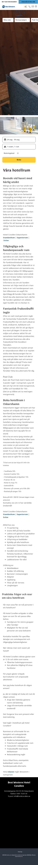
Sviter (6, 240)
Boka (19, 160)
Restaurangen (21, 20)
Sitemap (20, 851)
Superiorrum (22, 237)
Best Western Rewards (9, 2)
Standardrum (9, 237)
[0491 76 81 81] (30, 7)
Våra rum (7, 20)
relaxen (11, 771)
